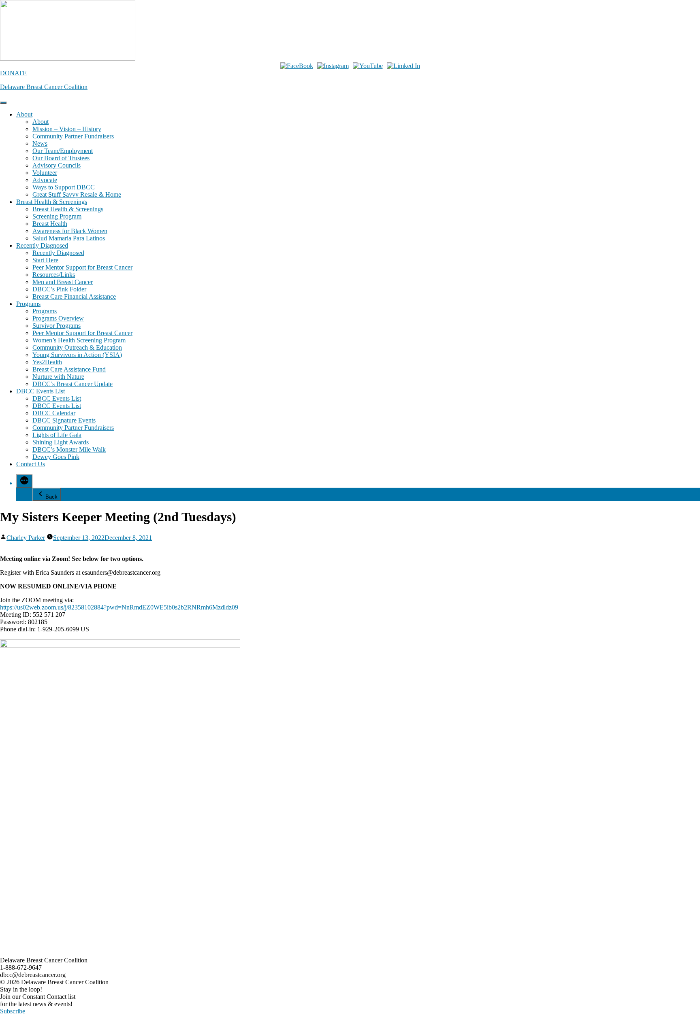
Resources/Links (53, 274)
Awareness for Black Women (69, 230)
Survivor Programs (56, 325)
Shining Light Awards (60, 442)
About (24, 114)
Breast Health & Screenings (51, 201)
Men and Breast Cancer (62, 281)
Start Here (45, 260)
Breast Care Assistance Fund (69, 369)
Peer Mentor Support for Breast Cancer (82, 267)
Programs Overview (58, 318)
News (39, 143)
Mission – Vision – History (66, 128)
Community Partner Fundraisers (73, 136)
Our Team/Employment (62, 150)
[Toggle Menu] (3, 103)
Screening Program (56, 216)
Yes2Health (47, 362)
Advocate (44, 179)
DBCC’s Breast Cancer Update (72, 383)
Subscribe (12, 1011)
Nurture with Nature (58, 376)
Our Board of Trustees (61, 158)
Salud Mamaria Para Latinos (68, 238)
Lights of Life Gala (56, 434)
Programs (28, 303)
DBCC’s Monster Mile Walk (69, 449)
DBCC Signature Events (64, 420)
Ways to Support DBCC (63, 187)
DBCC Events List (40, 391)
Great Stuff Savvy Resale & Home (76, 194)
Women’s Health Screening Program (79, 340)
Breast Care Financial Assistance (74, 296)
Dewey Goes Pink (55, 456)
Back (51, 497)
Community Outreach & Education (77, 347)
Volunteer (44, 172)
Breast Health (49, 223)
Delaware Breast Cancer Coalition (44, 86)
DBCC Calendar (53, 413)
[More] (24, 481)
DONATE (13, 73)
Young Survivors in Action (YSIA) (77, 354)
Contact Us (30, 464)
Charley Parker (25, 537)
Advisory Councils (56, 165)
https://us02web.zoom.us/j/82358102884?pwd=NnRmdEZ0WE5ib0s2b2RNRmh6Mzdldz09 (119, 607)
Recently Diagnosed (42, 245)
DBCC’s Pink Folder (59, 289)
